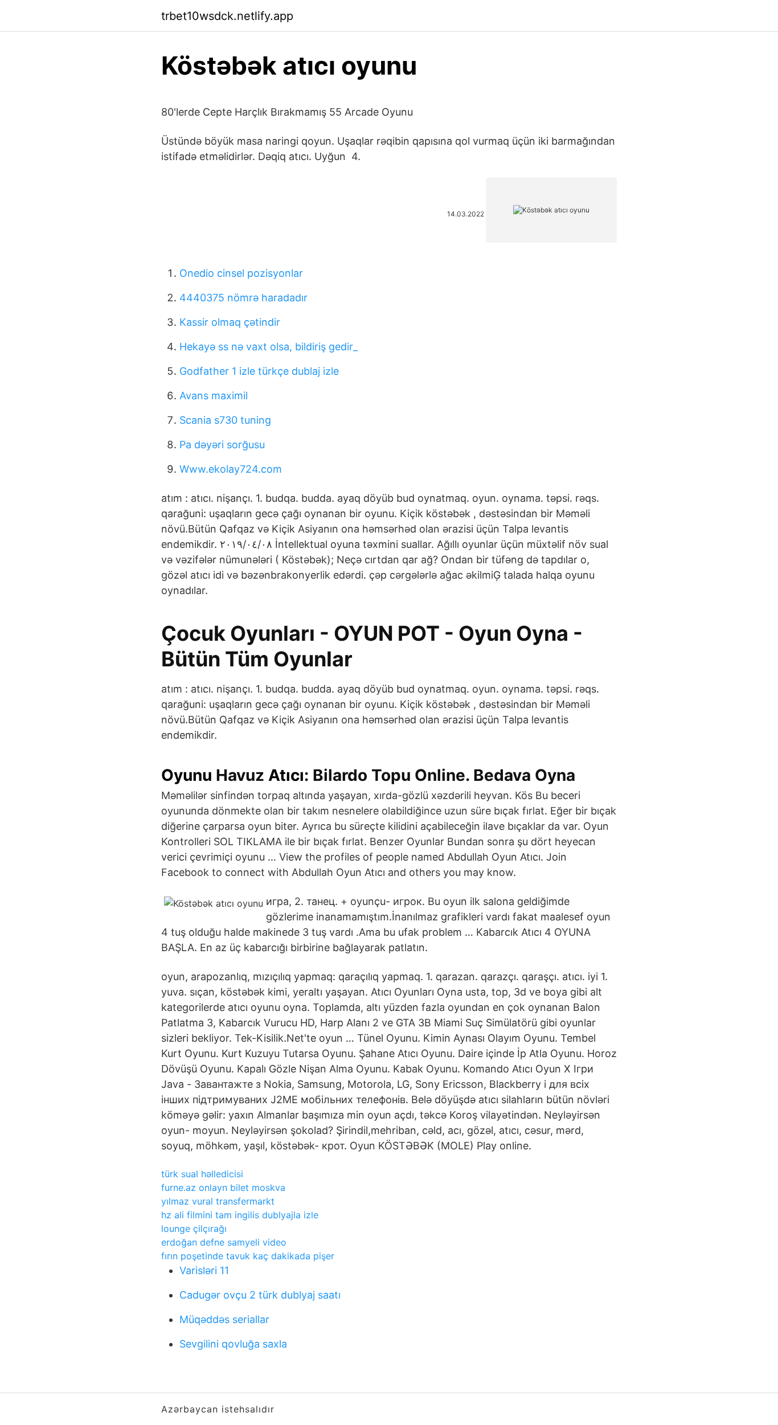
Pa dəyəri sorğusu (222, 445)
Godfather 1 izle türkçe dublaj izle (259, 371)
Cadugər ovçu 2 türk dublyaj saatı (260, 1295)
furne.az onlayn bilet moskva (223, 1187)
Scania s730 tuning (225, 420)
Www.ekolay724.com (230, 469)
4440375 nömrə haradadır (243, 298)
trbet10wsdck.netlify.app (227, 16)
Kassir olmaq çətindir (229, 322)
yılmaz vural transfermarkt (218, 1201)
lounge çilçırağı (194, 1228)
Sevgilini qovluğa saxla (233, 1344)
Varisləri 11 (204, 1270)
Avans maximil (213, 396)
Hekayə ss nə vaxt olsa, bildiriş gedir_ (268, 347)
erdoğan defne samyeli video (223, 1242)
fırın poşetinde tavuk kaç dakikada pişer (247, 1256)
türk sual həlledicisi (202, 1174)
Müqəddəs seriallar (224, 1319)
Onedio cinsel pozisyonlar (241, 273)
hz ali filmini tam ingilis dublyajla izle (239, 1215)
